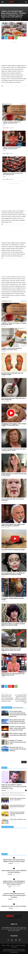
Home (2, 5)
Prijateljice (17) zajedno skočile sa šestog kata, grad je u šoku (17, 742)
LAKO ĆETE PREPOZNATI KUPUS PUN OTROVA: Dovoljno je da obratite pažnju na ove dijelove (14, 895)
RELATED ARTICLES (6, 707)
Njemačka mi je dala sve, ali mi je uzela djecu (14, 906)
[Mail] (19, 940)
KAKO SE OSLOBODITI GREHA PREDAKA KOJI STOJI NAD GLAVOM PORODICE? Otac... (13, 786)
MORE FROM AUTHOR (18, 707)
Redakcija (3, 790)
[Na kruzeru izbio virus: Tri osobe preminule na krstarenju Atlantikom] (5, 749)
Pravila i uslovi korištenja (20, 945)
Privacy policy (14, 946)
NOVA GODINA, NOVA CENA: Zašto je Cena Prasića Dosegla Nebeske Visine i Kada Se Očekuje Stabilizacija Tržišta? (7, 698)
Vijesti (6, 5)
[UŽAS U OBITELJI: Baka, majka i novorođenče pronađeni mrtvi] (5, 735)
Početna (3, 945)
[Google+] (12, 940)
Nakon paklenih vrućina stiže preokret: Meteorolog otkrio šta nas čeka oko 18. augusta (17, 721)
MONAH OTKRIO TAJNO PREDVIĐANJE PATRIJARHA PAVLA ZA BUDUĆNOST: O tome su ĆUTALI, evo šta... (14, 883)
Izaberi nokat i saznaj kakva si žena (18, 819)
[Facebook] (8, 940)
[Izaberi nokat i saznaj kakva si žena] (5, 821)
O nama (12, 945)
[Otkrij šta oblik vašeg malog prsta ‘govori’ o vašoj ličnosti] (5, 800)
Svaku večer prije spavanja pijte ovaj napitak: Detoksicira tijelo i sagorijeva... (17, 814)
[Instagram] (16, 940)
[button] (26, 2)
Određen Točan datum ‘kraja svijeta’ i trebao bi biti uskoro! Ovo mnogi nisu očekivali (17, 728)
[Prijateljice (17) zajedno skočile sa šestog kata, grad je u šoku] (5, 742)
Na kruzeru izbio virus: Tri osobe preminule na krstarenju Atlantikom (17, 749)
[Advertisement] (14, 53)
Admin (3, 19)
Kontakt (7, 945)
